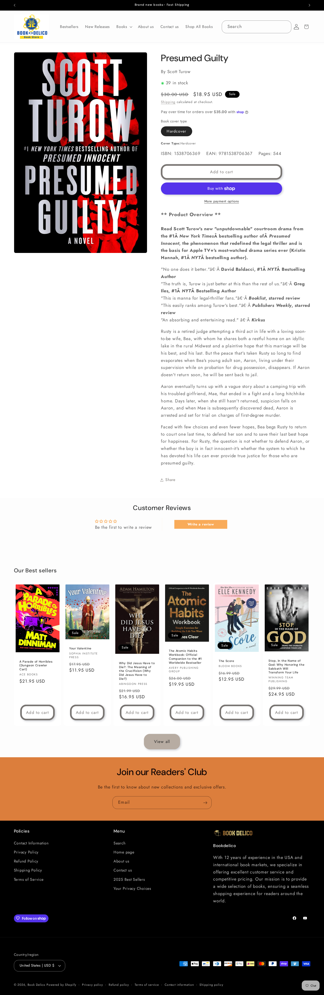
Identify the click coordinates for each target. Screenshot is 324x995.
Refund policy (119, 984)
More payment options (221, 201)
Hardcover (176, 131)
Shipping (168, 102)
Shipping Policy (28, 870)
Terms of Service (29, 879)
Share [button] (170, 480)
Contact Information (31, 843)
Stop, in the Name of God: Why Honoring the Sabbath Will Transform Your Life (286, 666)
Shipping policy (211, 984)
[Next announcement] (309, 5)
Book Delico (37, 984)
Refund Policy (26, 861)
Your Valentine (80, 648)
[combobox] (256, 27)
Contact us (123, 870)
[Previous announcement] (14, 5)
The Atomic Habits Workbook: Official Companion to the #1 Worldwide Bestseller (185, 656)
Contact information (179, 984)
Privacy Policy (26, 852)
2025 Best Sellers (129, 879)
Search (120, 843)
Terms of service (147, 984)
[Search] (285, 27)
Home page (124, 852)
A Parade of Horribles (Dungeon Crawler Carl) (35, 665)
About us (121, 861)
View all (162, 741)
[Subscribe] (205, 802)
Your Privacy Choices (132, 888)
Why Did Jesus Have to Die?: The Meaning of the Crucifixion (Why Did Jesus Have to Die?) (137, 671)
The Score (226, 661)
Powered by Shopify (61, 984)
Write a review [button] (201, 524)
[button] (124, 27)
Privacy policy (92, 984)
